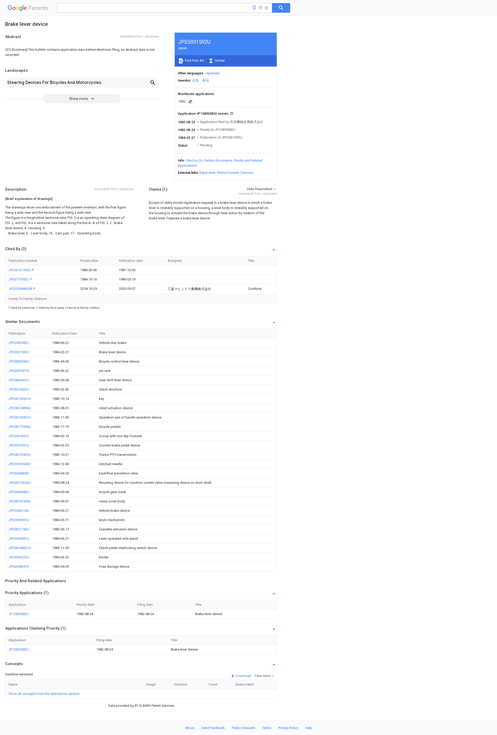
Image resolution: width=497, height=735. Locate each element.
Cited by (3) (194, 160)
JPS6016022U (19, 389)
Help (308, 728)
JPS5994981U (19, 539)
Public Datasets (243, 728)
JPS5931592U (19, 352)
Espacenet (207, 173)
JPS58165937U (20, 417)
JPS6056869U (19, 473)
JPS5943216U (19, 511)
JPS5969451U (19, 520)
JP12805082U (19, 614)
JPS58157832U (20, 455)
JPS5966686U (19, 492)
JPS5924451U (19, 436)
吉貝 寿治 (200, 80)
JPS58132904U (20, 501)
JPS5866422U (19, 380)
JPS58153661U (20, 399)
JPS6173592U (19, 279)
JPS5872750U (19, 529)
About (189, 728)
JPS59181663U (20, 464)
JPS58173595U (20, 427)
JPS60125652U (20, 483)
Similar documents (218, 160)
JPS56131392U (20, 270)
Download (243, 676)
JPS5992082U (19, 343)
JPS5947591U (19, 445)
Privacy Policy (288, 728)
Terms (266, 728)
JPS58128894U (20, 408)
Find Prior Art (194, 60)
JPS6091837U (19, 371)
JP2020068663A (21, 289)
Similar (219, 60)
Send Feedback (213, 728)
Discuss (247, 173)
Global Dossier (228, 173)
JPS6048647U (19, 566)
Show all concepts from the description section (44, 694)
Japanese (212, 73)
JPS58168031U (20, 548)
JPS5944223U (19, 557)
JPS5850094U (19, 361)
